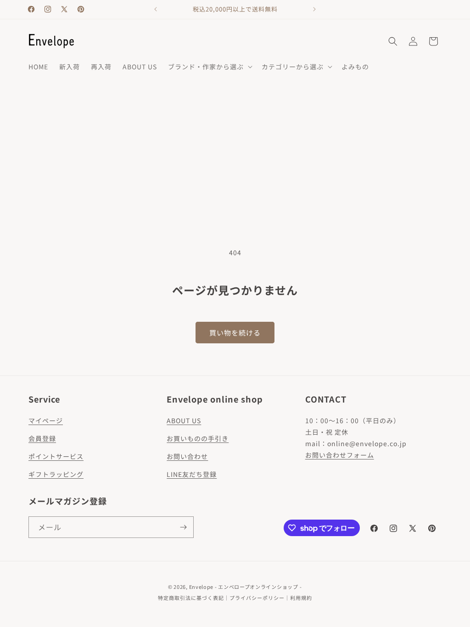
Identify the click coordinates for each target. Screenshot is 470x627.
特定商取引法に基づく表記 (191, 597)
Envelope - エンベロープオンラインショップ (243, 586)
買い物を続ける (235, 332)
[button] (209, 66)
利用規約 (301, 597)
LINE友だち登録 (192, 474)
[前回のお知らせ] (155, 9)
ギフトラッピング (56, 474)
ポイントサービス (56, 456)
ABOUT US (184, 420)
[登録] (183, 527)
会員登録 (42, 438)
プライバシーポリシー (257, 597)
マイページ (45, 420)
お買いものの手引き (198, 438)
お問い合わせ (187, 456)
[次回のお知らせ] (314, 9)
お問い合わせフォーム (339, 454)
